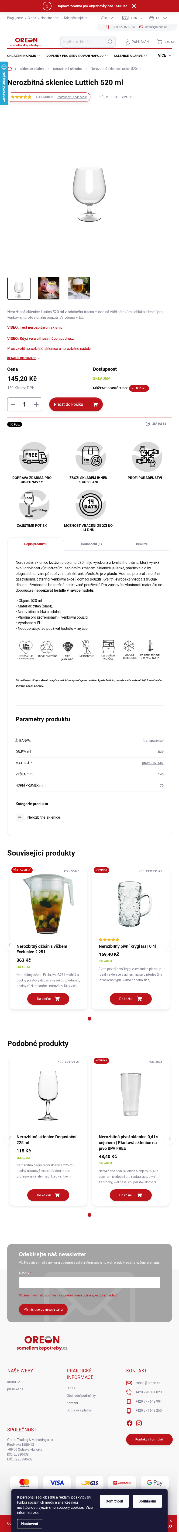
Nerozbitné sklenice (43, 817)
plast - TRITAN (153, 763)
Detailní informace (21, 358)
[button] (89, 1018)
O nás (32, 18)
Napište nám (50, 18)
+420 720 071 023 (148, 1392)
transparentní (153, 740)
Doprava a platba (79, 1410)
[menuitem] (24, 56)
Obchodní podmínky (81, 1395)
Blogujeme (15, 18)
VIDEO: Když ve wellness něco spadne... (40, 338)
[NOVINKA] (131, 904)
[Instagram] (138, 1422)
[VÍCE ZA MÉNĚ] (48, 904)
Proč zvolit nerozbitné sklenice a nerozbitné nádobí (49, 348)
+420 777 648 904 (148, 1401)
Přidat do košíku (68, 404)
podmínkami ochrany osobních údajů (90, 1295)
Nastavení (29, 1524)
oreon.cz (13, 1382)
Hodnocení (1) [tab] (91, 544)
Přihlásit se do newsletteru (43, 1309)
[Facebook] (129, 1422)
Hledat (109, 42)
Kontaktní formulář (149, 1439)
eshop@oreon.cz (147, 1383)
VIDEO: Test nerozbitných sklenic (34, 327)
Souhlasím (147, 1501)
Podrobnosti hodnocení (72, 97)
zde (36, 1512)
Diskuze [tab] (142, 544)
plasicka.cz (15, 1389)
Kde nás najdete (76, 18)
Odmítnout (114, 1501)
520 (161, 752)
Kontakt (72, 1403)
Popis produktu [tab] (35, 544)
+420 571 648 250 (148, 1410)
